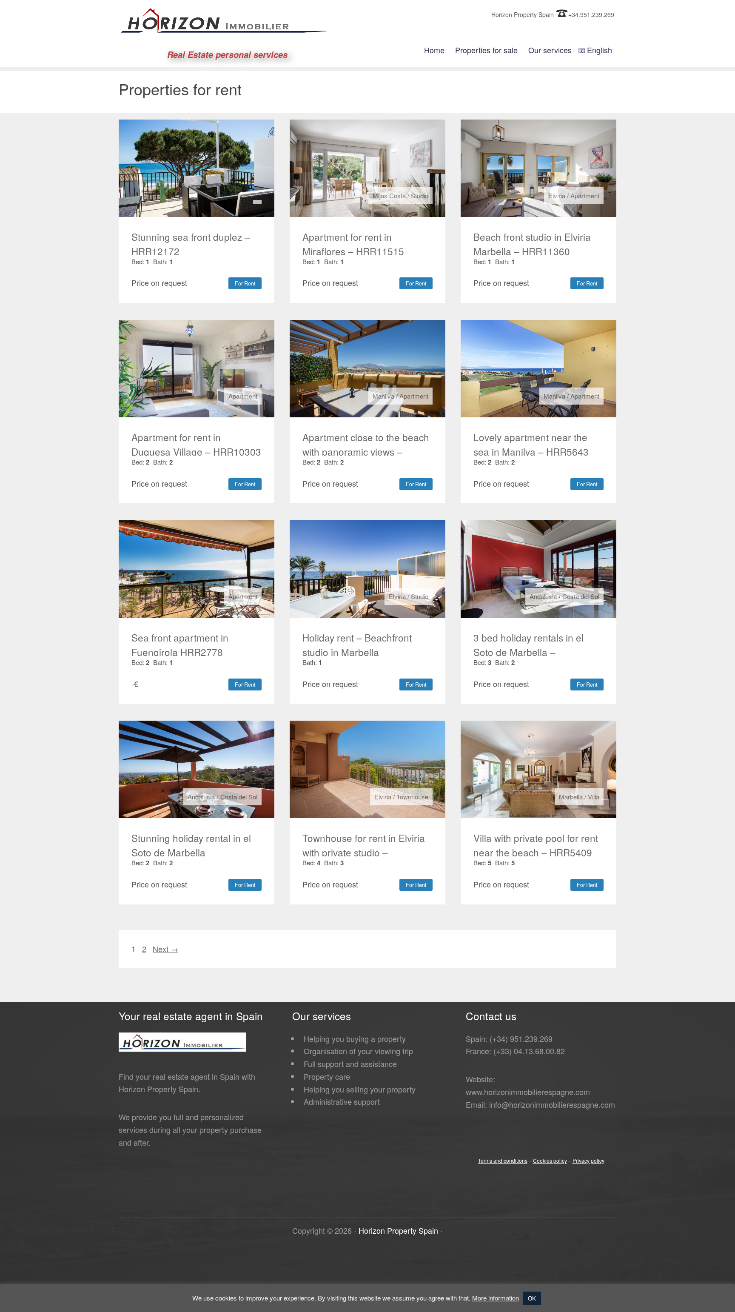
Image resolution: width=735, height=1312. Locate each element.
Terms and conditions (502, 1160)
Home (434, 49)
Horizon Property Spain (398, 1230)
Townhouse (412, 796)
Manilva (383, 395)
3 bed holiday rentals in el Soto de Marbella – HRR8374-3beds (528, 651)
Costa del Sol (580, 596)
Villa (593, 796)
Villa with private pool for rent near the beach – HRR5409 (535, 845)
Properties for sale (486, 49)
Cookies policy (550, 1160)
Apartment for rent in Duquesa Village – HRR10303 (196, 444)
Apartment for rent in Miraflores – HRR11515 (353, 244)
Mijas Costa (389, 195)
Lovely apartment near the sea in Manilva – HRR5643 (531, 444)
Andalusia (543, 596)
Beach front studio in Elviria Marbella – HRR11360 (532, 244)
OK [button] (532, 1298)
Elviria (556, 195)
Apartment (584, 195)
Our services (550, 49)
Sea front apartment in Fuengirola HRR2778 (179, 644)
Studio (419, 195)
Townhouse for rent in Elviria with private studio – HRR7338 (363, 852)
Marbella (571, 796)
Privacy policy (588, 1160)
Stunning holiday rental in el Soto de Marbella (191, 845)
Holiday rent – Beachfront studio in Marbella (357, 644)
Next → (165, 948)
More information (495, 1297)
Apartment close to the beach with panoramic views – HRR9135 (365, 451)
